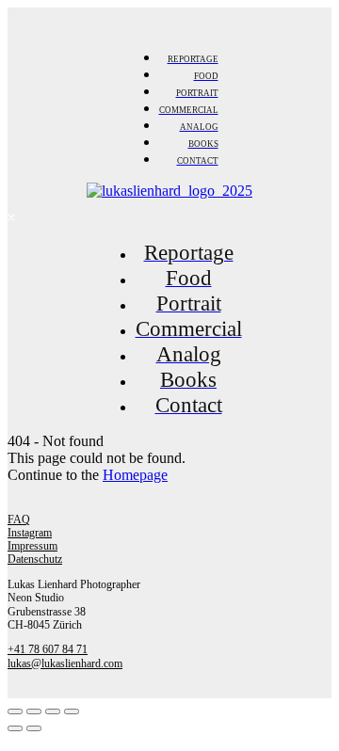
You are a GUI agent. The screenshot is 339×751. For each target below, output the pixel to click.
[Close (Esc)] (15, 711)
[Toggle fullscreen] (52, 711)
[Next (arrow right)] (33, 728)
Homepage (135, 475)
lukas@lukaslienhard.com (65, 663)
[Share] (33, 711)
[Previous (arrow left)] (15, 728)
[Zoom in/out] (71, 711)
